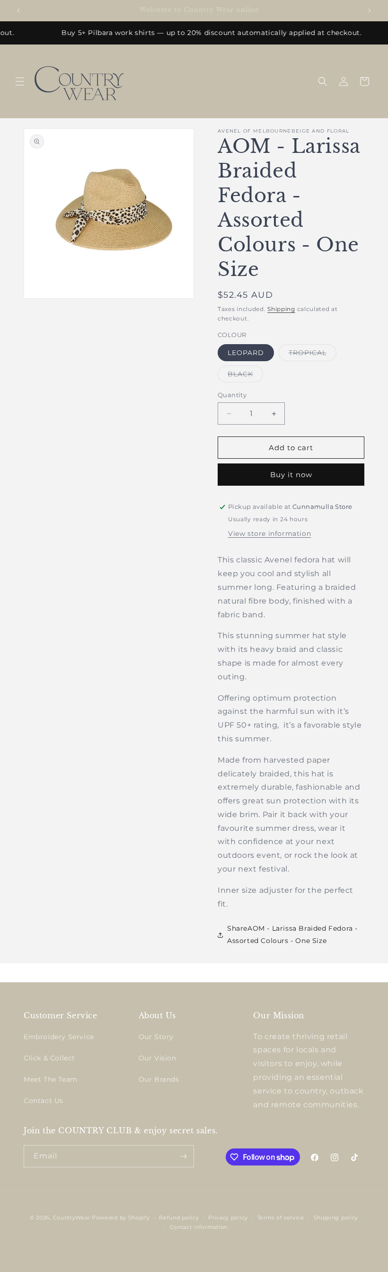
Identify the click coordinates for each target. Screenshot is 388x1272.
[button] (19, 81)
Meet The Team (51, 1079)
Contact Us (43, 1100)
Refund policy (179, 1217)
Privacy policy (228, 1217)
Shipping (281, 308)
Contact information (199, 1227)
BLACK (245, 375)
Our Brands (159, 1079)
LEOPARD (246, 352)
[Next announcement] (369, 10)
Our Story (156, 1036)
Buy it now (291, 474)
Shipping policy (336, 1217)
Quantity (232, 395)
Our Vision (157, 1058)
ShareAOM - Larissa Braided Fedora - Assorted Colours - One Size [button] (292, 934)
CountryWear (71, 1217)
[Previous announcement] (18, 10)
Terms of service (280, 1217)
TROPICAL (312, 354)
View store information (269, 533)
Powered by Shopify (121, 1217)
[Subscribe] (183, 1156)
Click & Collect (49, 1058)
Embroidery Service (59, 1036)
